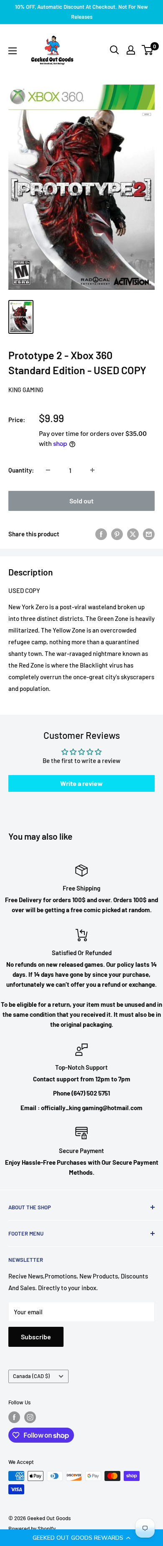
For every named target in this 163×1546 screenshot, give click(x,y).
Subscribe (36, 1337)
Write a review (81, 783)
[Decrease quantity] (48, 470)
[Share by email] (149, 534)
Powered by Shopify (32, 1528)
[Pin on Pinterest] (117, 534)
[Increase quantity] (92, 470)
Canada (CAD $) (31, 1376)
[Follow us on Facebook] (14, 1417)
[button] (81, 1537)
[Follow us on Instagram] (30, 1417)
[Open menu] (12, 51)
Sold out (81, 501)
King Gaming (25, 389)
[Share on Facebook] (101, 534)
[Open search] (114, 50)
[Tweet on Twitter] (133, 534)
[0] (148, 50)
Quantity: (21, 470)
